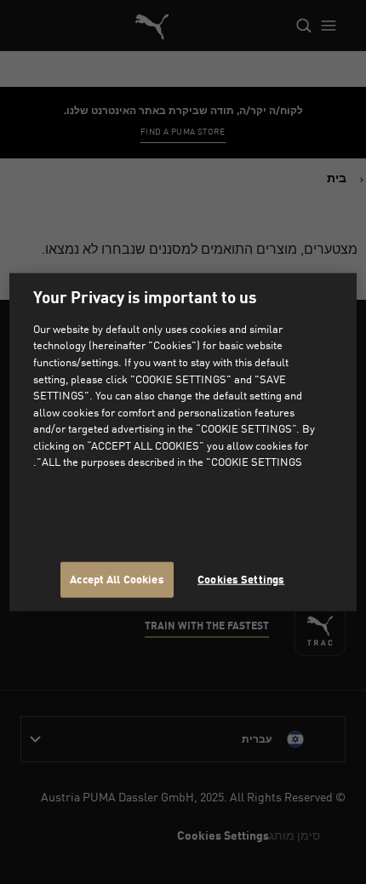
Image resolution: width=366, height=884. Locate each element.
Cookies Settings (240, 579)
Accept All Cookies (116, 579)
